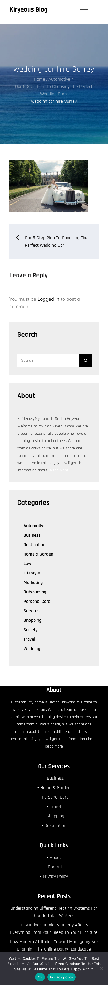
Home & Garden (38, 554)
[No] (101, 968)
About (55, 857)
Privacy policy (61, 977)
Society (30, 630)
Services (32, 611)
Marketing (33, 582)
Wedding (32, 649)
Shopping (32, 620)
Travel (29, 639)
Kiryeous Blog (28, 9)
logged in (48, 299)
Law (27, 564)
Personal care (37, 601)
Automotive (35, 526)
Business (32, 535)
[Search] (85, 360)
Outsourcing (35, 592)
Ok (40, 977)
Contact (55, 867)
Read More (59, 470)
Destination (34, 545)
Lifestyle (32, 573)
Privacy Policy (55, 876)
